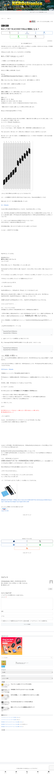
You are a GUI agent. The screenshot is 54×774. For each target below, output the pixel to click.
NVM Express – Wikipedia (7, 369)
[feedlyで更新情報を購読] (40, 544)
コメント (4, 597)
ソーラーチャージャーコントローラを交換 (8, 717)
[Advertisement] (27, 526)
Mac (7, 25)
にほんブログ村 (5, 510)
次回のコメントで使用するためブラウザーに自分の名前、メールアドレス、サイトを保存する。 (25, 620)
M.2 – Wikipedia (4, 205)
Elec (3, 25)
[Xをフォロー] (40, 541)
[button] (35, 36)
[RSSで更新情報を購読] (27, 548)
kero (18, 717)
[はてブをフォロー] (14, 544)
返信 (51, 588)
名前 (2, 611)
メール (2, 616)
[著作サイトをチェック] (14, 541)
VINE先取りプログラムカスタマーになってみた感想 (10, 724)
